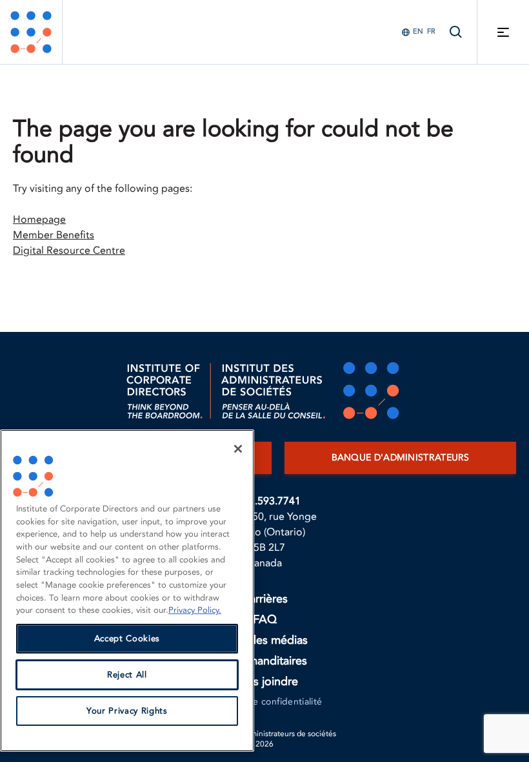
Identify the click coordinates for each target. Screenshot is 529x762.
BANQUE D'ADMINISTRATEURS (401, 457)
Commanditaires (265, 661)
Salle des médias (265, 640)
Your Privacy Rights (126, 711)
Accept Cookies (127, 638)
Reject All (127, 675)
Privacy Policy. (194, 610)
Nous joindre (264, 682)
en (418, 31)
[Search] (456, 32)
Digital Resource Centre (69, 250)
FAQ (265, 620)
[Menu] (503, 32)
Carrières (264, 599)
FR (431, 31)
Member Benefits (53, 235)
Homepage (39, 219)
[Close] (238, 449)
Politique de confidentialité (265, 701)
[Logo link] (31, 32)
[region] (127, 590)
